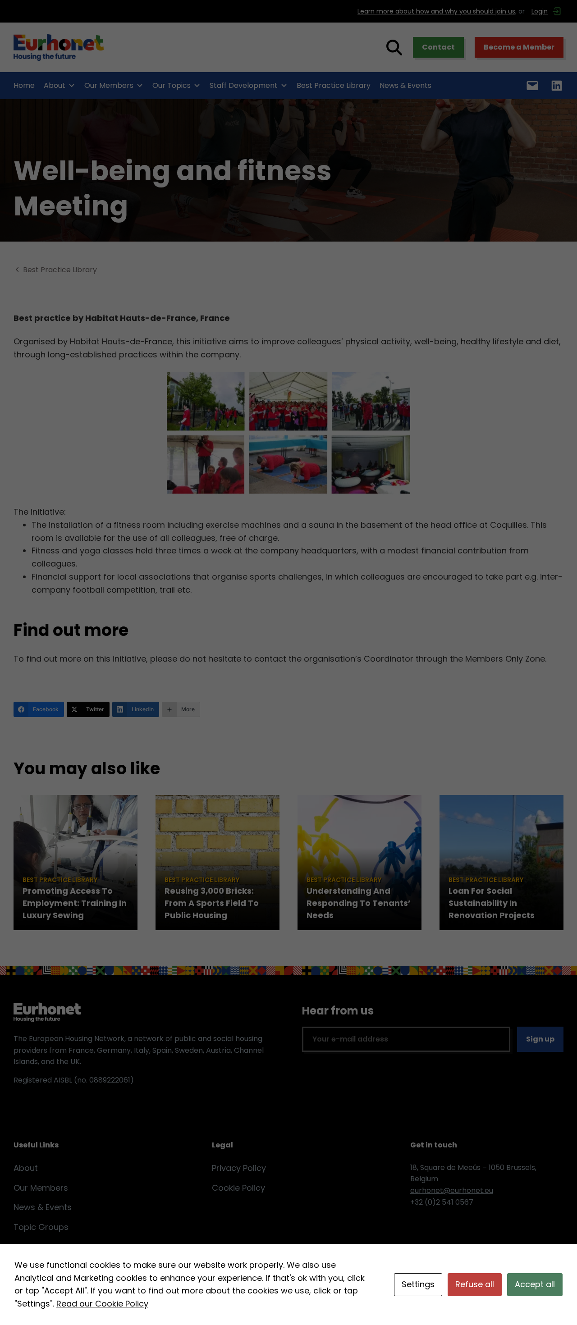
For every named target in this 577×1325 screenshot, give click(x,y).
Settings (418, 1284)
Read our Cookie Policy (102, 1303)
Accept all (535, 1284)
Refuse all (474, 1284)
